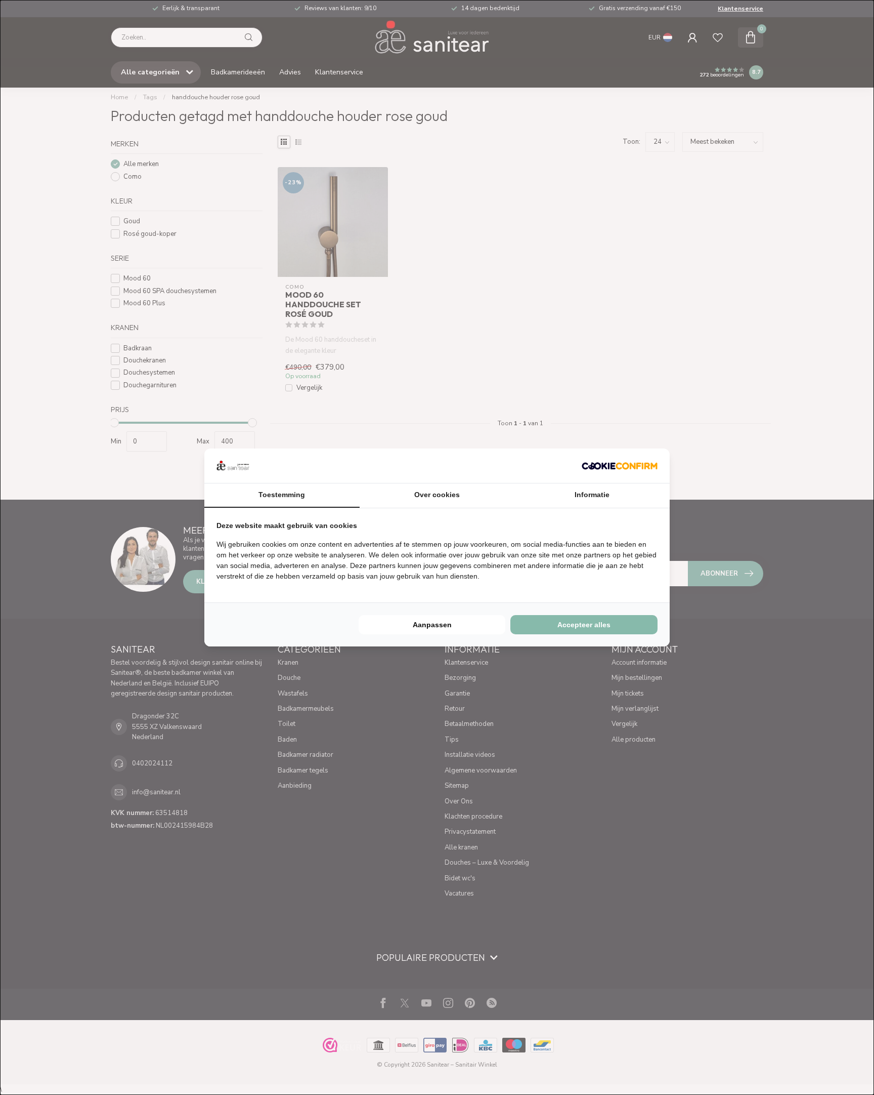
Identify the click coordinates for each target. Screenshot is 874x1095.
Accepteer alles (583, 625)
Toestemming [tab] (281, 495)
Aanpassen (432, 625)
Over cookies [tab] (437, 495)
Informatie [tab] (592, 495)
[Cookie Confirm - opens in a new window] (620, 466)
